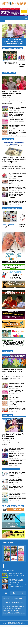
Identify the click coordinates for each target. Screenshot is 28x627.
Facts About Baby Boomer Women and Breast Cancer (16, 120)
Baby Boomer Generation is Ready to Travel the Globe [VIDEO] (16, 455)
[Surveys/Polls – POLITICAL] (10, 216)
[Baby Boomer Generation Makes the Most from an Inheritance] (14, 83)
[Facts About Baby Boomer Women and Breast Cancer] (5, 121)
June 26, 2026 (12, 411)
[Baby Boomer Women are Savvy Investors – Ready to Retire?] (5, 182)
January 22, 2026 (13, 500)
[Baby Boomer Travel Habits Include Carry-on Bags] (5, 449)
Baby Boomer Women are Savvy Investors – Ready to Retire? (16, 182)
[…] (13, 103)
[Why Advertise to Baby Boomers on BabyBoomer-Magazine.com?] (5, 481)
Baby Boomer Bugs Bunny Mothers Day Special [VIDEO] (16, 574)
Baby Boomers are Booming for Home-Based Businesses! (17, 201)
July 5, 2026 (12, 128)
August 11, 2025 (13, 458)
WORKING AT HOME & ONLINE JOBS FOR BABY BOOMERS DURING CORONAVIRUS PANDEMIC (17, 195)
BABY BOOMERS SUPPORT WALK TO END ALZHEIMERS (17, 107)
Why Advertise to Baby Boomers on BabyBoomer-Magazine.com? (16, 480)
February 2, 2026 (13, 496)
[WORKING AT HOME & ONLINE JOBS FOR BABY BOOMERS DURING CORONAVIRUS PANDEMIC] (5, 194)
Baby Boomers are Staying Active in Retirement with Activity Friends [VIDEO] (14, 41)
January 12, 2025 (13, 465)
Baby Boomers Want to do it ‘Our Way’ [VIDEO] (10, 63)
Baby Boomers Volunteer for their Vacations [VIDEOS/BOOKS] (13, 436)
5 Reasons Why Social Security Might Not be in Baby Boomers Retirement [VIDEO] (14, 160)
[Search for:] (16, 21)
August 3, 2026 (13, 110)
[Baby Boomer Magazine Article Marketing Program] (5, 494)
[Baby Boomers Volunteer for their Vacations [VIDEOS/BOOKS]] (14, 425)
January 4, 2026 (13, 190)
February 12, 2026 (13, 477)
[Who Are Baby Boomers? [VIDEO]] (14, 558)
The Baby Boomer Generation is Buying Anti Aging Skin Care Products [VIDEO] (17, 132)
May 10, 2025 (12, 576)
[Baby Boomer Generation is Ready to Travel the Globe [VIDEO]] (5, 455)
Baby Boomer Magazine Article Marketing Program (17, 493)
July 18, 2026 (12, 117)
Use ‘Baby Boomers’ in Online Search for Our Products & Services (17, 474)
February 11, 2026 (13, 185)
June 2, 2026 (5, 440)
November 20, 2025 (14, 199)
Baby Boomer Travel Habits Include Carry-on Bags (16, 448)
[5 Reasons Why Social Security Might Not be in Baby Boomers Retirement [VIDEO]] (14, 149)
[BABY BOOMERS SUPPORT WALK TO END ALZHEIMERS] (5, 108)
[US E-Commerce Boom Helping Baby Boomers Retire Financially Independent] (5, 175)
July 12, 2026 (12, 122)
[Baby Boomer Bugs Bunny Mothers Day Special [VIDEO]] (5, 575)
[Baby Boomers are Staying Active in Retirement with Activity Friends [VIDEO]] (14, 31)
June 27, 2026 (12, 135)
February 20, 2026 (13, 451)
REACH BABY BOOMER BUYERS (11, 469)
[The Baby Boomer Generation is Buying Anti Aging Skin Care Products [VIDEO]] (5, 132)
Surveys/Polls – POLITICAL (7, 226)
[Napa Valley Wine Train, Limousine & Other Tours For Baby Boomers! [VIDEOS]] (5, 462)
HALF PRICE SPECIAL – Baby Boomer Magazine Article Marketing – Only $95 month (17, 487)
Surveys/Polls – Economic (23, 225)
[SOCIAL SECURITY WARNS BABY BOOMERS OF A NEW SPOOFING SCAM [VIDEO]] (14, 548)
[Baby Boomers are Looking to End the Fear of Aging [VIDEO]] (5, 410)
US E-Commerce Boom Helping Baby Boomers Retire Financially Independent (17, 175)
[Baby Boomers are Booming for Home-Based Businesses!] (5, 203)
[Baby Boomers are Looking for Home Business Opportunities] (5, 189)
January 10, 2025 (13, 204)
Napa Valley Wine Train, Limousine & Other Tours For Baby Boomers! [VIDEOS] (17, 462)
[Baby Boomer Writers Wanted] (5, 500)
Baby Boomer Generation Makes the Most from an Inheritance (12, 93)
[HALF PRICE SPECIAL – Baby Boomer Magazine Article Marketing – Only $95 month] (5, 487)
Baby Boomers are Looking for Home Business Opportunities (17, 188)
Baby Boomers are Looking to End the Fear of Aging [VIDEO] (17, 409)
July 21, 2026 (5, 164)
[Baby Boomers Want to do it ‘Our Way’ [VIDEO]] (10, 55)
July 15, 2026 (5, 97)
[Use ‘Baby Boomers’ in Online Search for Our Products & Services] (5, 474)
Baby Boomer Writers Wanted (17, 498)
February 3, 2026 (13, 490)
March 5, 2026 (13, 178)
